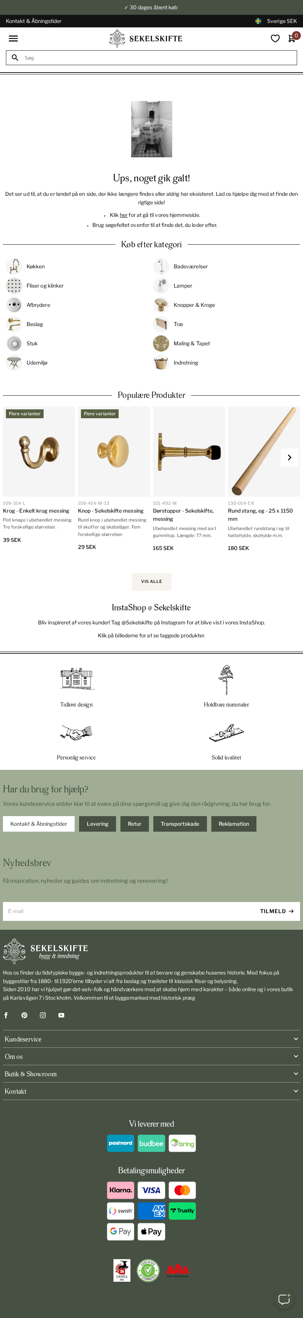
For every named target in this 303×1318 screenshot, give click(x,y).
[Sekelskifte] (151, 952)
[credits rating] (178, 1270)
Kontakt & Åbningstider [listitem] (38, 824)
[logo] (146, 38)
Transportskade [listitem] (180, 824)
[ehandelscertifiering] (148, 1270)
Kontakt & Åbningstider (34, 21)
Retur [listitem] (135, 824)
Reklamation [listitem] (234, 824)
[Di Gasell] (121, 1270)
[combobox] (158, 58)
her (123, 215)
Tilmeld (273, 911)
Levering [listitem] (98, 824)
